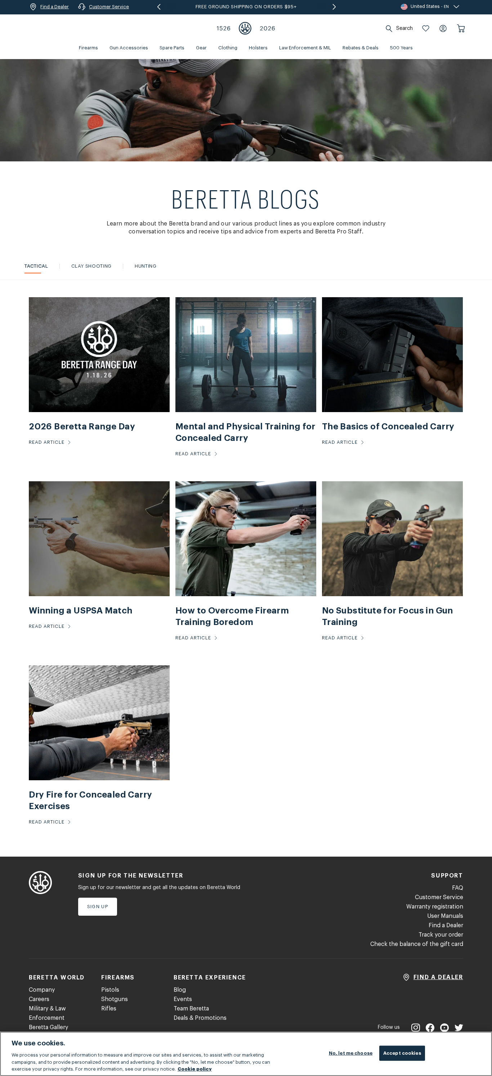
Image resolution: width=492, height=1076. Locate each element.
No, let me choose (350, 1053)
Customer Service (439, 897)
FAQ (457, 888)
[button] (425, 28)
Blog (180, 990)
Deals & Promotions (200, 1018)
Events (183, 999)
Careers (39, 999)
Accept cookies (402, 1053)
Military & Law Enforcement (47, 1013)
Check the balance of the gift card (416, 944)
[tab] (36, 266)
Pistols (110, 990)
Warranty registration (434, 907)
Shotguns (114, 999)
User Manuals (445, 916)
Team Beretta (191, 1009)
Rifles (108, 1009)
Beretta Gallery (48, 1027)
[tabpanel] (246, 568)
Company (42, 990)
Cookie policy (195, 1068)
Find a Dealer (446, 925)
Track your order (441, 935)
